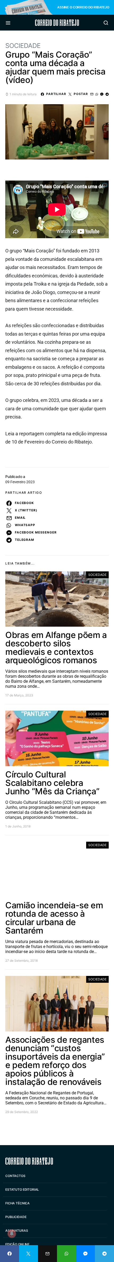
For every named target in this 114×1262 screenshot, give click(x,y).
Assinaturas (16, 1231)
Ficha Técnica (17, 1203)
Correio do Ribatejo (57, 22)
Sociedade (23, 45)
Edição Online (17, 1244)
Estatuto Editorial (22, 1189)
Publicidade (15, 1217)
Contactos (15, 1176)
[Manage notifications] (11, 1233)
